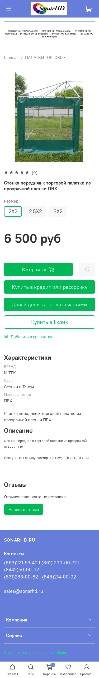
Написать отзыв (23, 509)
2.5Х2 (35, 211)
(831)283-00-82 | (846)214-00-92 (40, 577)
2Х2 (13, 211)
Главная (11, 57)
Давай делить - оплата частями (49, 304)
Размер (11, 201)
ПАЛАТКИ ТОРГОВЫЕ (45, 57)
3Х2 (58, 211)
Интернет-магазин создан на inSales (35, 652)
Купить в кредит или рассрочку (49, 287)
